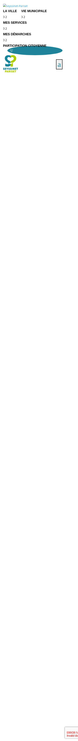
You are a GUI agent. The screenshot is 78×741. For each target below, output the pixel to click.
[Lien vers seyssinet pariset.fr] (32, 6)
